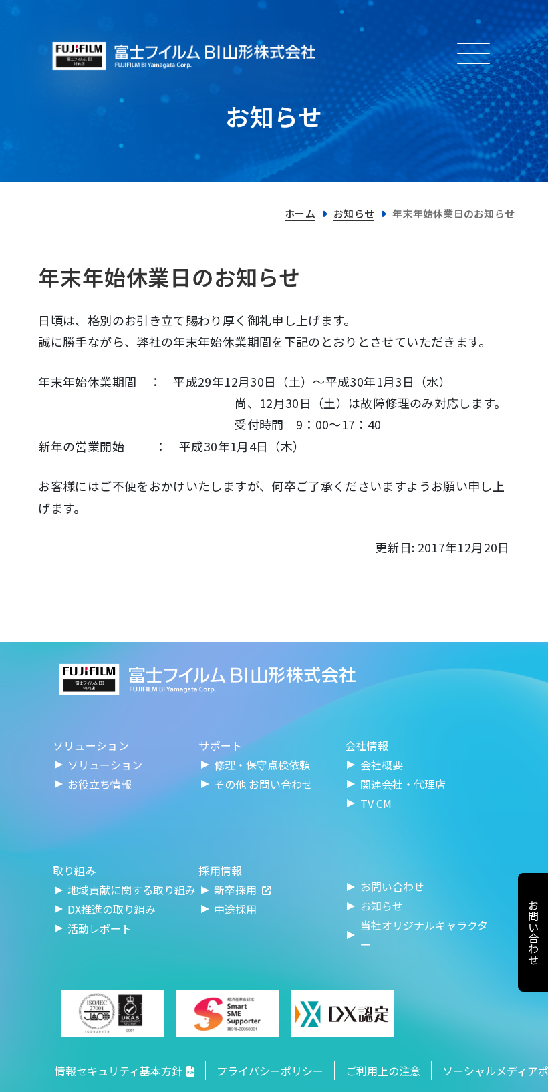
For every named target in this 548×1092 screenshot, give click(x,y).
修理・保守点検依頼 (262, 765)
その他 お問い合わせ (263, 784)
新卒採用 (235, 890)
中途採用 (235, 909)
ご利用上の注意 (383, 1071)
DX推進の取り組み (111, 909)
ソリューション (104, 765)
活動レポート (99, 928)
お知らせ (353, 213)
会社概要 (381, 765)
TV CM (376, 803)
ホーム (300, 213)
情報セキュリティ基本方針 (118, 1071)
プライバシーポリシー (270, 1071)
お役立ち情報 (99, 784)
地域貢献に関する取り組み (131, 890)
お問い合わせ (392, 886)
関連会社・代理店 (403, 784)
